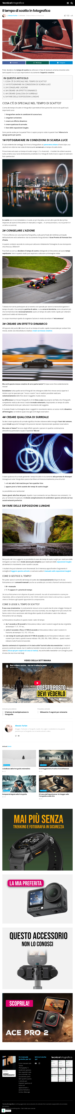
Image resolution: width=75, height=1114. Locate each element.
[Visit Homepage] (13, 3)
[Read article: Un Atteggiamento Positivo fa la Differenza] (56, 758)
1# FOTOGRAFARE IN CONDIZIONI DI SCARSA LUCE (28, 84)
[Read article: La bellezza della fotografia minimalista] (19, 758)
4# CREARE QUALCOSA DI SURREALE (21, 93)
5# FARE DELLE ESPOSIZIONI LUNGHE (22, 96)
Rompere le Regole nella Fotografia (14, 794)
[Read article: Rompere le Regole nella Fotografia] (19, 783)
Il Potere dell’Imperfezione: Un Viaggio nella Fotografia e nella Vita (54, 795)
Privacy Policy (6, 1110)
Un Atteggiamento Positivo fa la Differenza (54, 769)
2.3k (4, 771)
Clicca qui (27, 1092)
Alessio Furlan (12, 15)
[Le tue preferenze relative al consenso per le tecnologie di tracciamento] (3, 1110)
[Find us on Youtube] (36, 1063)
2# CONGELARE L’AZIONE (16, 87)
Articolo (22, 15)
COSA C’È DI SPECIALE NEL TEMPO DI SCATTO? (26, 81)
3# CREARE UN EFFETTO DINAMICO (21, 90)
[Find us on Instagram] (39, 1063)
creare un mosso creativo (42, 331)
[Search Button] (72, 3)
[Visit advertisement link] (37, 840)
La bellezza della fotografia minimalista (16, 769)
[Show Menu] (68, 3)
